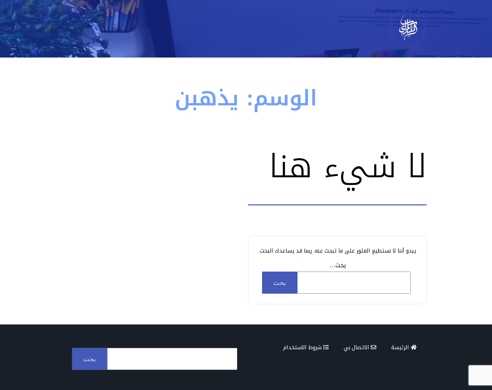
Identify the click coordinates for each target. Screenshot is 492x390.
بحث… (337, 265)
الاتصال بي (357, 347)
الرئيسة (401, 347)
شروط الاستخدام (303, 347)
